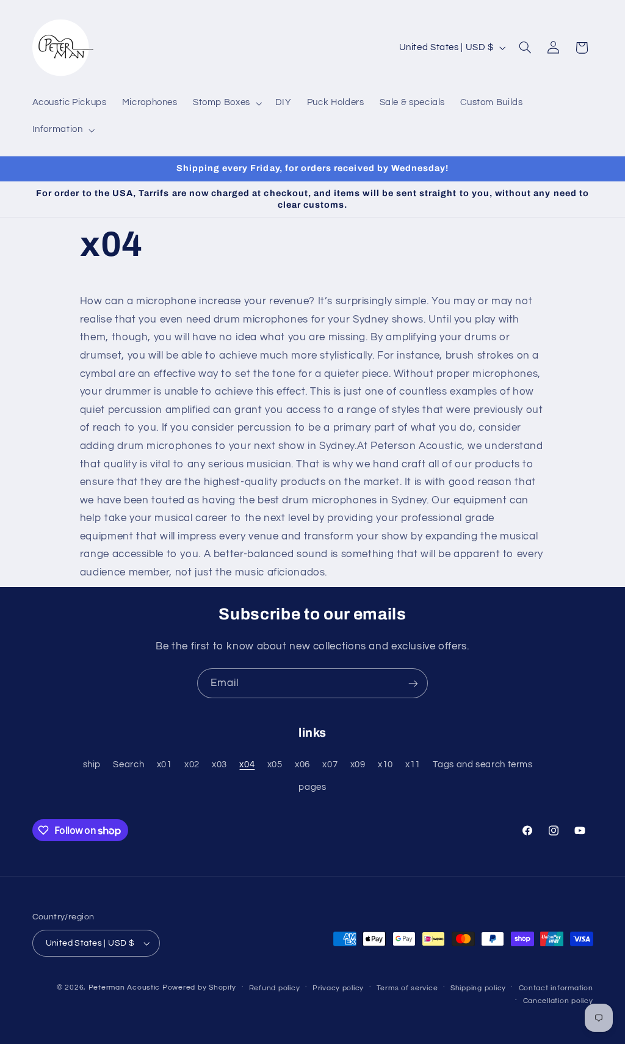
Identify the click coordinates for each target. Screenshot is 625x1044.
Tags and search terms (482, 764)
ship (92, 764)
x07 (330, 764)
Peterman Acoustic (125, 987)
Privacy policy (338, 988)
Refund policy (274, 988)
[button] (226, 103)
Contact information (556, 988)
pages (312, 787)
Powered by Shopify (199, 987)
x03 (219, 764)
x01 (164, 764)
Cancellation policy (558, 1001)
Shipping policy (478, 988)
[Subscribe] (413, 683)
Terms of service (407, 988)
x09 (358, 764)
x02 (192, 764)
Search (128, 764)
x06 (302, 764)
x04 (247, 764)
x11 (413, 764)
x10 (385, 764)
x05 (275, 764)
